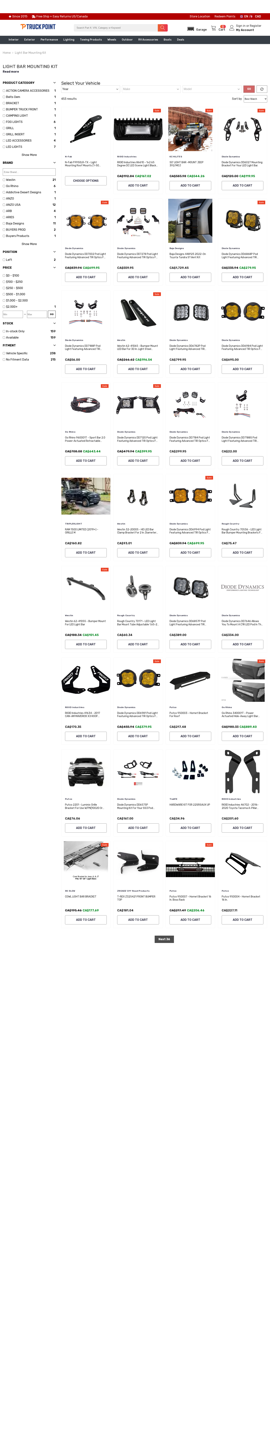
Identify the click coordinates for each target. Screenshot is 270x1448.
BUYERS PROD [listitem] (16, 229)
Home (7, 52)
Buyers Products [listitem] (17, 236)
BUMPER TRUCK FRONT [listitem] (22, 109)
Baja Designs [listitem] (15, 223)
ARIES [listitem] (10, 217)
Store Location (200, 16)
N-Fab (68, 156)
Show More (29, 155)
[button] (196, 27)
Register (255, 26)
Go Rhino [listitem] (12, 186)
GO (52, 314)
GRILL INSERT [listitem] (15, 134)
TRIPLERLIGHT (73, 523)
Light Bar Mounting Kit (30, 52)
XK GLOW (70, 891)
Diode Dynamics (231, 156)
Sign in (241, 26)
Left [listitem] (9, 260)
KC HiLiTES (176, 156)
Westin (121, 340)
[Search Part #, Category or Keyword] (121, 28)
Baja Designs (177, 248)
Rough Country (230, 523)
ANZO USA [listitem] (13, 204)
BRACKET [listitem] (12, 103)
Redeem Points (225, 16)
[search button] (163, 28)
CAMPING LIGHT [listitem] (17, 115)
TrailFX (173, 799)
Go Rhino (70, 432)
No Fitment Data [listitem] (17, 359)
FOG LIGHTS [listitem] (14, 122)
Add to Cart (138, 185)
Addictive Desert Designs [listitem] (23, 192)
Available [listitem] (12, 337)
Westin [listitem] (10, 180)
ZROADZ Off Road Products (133, 891)
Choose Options (86, 180)
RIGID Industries (126, 156)
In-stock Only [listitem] (15, 331)
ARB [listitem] (9, 211)
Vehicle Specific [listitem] (17, 353)
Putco (173, 707)
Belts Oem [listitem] (13, 97)
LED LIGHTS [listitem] (14, 147)
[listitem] (31, 275)
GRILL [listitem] (10, 128)
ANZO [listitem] (10, 198)
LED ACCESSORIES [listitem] (19, 140)
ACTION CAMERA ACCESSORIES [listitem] (27, 90)
